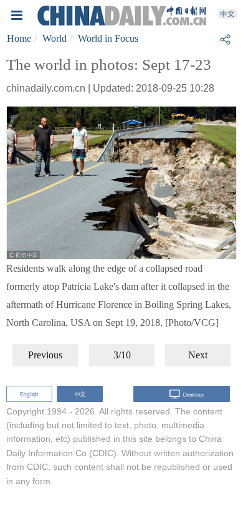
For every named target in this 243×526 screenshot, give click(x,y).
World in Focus (108, 38)
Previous (45, 355)
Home (19, 38)
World (54, 38)
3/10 (122, 355)
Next (197, 355)
